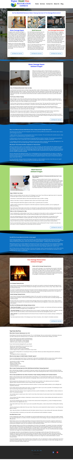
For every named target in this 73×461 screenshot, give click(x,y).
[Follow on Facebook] (53, 452)
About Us (56, 4)
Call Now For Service (17, 53)
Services (42, 4)
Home (37, 4)
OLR (32, 450)
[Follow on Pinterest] (57, 452)
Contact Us (49, 4)
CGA (35, 450)
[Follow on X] (55, 452)
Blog (62, 4)
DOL (38, 450)
